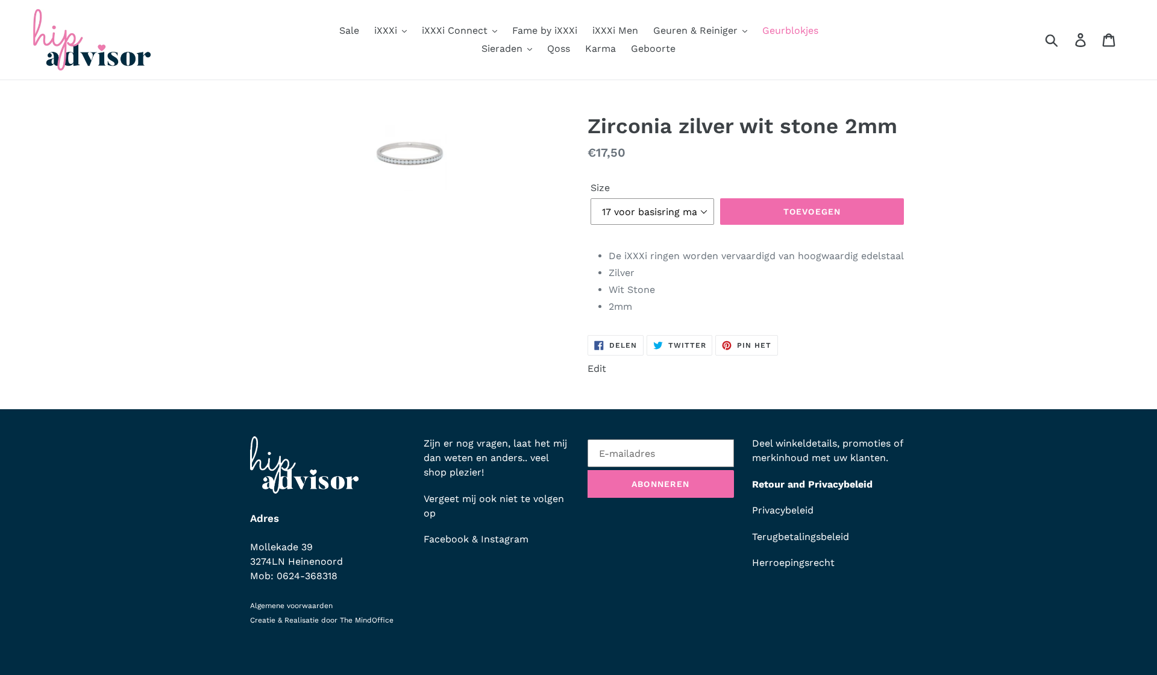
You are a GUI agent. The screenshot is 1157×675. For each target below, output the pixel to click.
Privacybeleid (783, 510)
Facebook (446, 539)
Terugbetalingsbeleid (800, 536)
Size (600, 187)
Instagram (504, 539)
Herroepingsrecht (793, 562)
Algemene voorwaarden (291, 605)
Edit (597, 368)
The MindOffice (367, 620)
